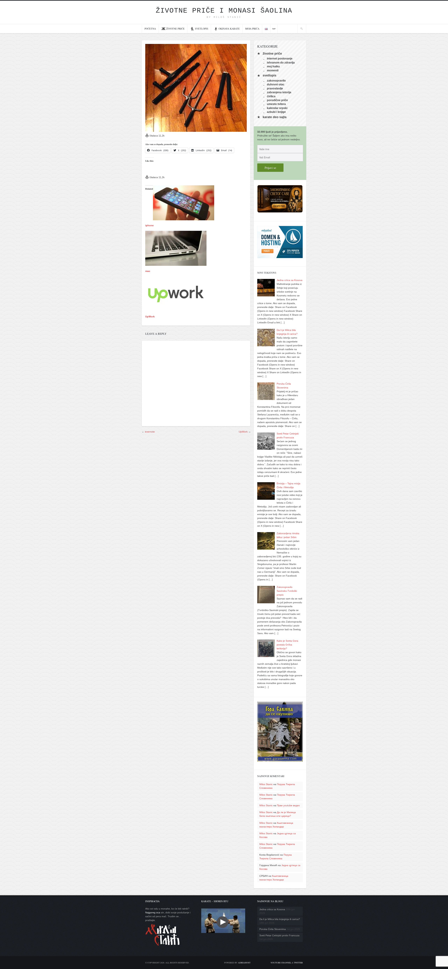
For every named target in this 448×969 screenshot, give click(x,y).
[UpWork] (175, 309)
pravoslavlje (275, 88)
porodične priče (277, 100)
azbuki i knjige (276, 111)
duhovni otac (275, 84)
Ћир (274, 28)
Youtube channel (281, 962)
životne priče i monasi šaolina (224, 11)
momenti (272, 70)
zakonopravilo (276, 80)
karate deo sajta (274, 117)
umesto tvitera (276, 104)
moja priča (252, 28)
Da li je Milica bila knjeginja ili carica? (279, 919)
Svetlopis (201, 28)
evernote (150, 431)
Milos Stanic (266, 784)
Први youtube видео (288, 805)
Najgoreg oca (152, 912)
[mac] (175, 263)
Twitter (298, 962)
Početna (150, 28)
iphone (149, 225)
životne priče (272, 53)
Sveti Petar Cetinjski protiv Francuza (279, 935)
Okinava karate (229, 28)
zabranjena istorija (279, 92)
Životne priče (175, 28)
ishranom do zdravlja (281, 62)
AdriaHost (244, 962)
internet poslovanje (279, 58)
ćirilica (271, 96)
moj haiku (273, 66)
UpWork (150, 316)
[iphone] (183, 218)
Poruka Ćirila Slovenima (272, 929)
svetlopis (269, 75)
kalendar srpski (277, 107)
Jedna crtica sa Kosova (272, 909)
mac (147, 271)
